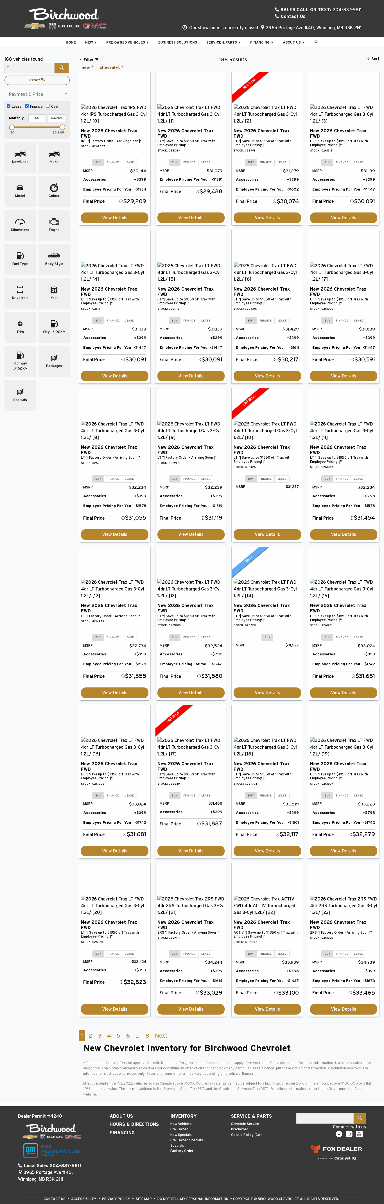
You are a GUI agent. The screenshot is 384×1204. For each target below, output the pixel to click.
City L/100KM (54, 332)
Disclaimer (239, 1129)
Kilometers (20, 230)
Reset (35, 80)
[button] (71, 42)
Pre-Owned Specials (186, 1140)
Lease (17, 106)
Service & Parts (251, 1116)
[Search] (62, 68)
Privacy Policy (116, 1199)
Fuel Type (20, 264)
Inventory (183, 1116)
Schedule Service (245, 1124)
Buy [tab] (98, 162)
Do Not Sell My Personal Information (193, 1199)
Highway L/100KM (20, 366)
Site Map (144, 1199)
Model (20, 196)
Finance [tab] (113, 162)
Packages (54, 366)
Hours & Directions (134, 1124)
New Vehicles (181, 1124)
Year (54, 298)
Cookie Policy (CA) (246, 1135)
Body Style (54, 264)
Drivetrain (20, 298)
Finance (36, 106)
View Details (114, 218)
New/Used (20, 162)
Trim (20, 332)
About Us (121, 1116)
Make (54, 162)
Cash (55, 106)
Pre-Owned (179, 1129)
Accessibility (84, 1199)
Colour (54, 196)
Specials (20, 400)
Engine (54, 230)
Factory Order (181, 1151)
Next (161, 1036)
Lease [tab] (129, 162)
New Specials (181, 1135)
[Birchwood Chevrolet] (65, 18)
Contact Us (292, 16)
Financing (122, 1133)
